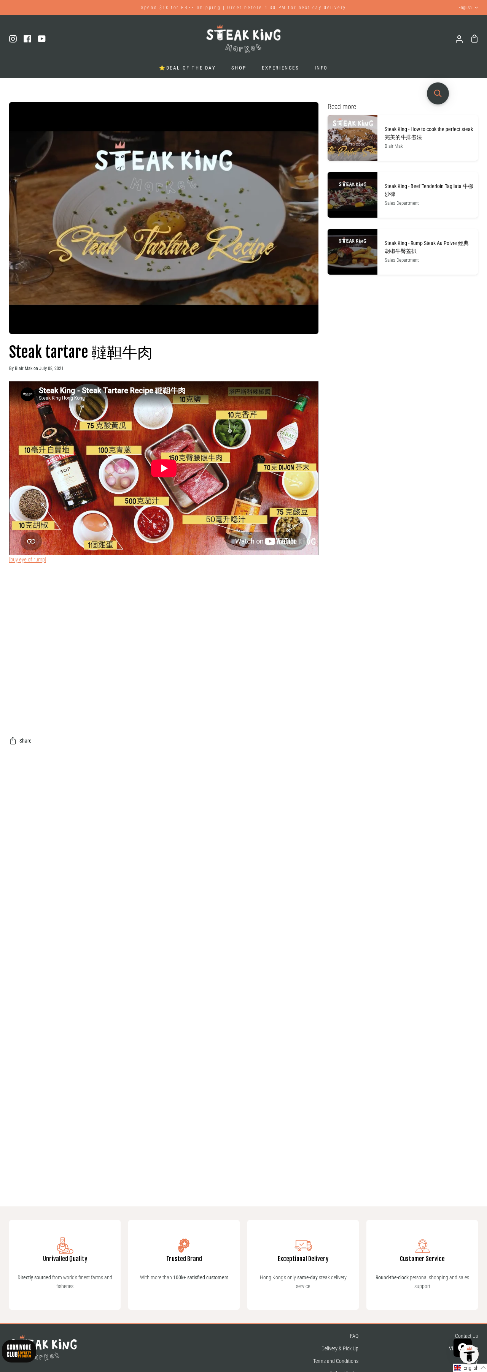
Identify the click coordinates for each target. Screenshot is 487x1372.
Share (25, 741)
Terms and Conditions (335, 1361)
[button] (470, 1368)
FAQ (354, 1336)
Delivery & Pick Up (339, 1348)
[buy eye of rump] (27, 559)
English (465, 7)
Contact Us (466, 1336)
